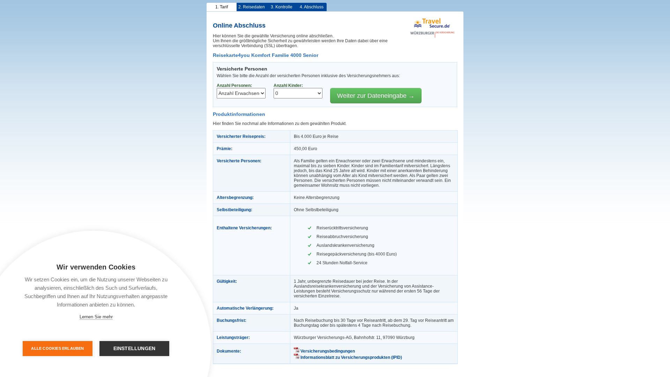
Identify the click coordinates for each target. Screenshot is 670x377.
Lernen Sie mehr (96, 316)
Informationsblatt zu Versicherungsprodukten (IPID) (350, 357)
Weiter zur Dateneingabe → (376, 95)
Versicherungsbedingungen (327, 351)
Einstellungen (134, 348)
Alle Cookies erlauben (57, 348)
